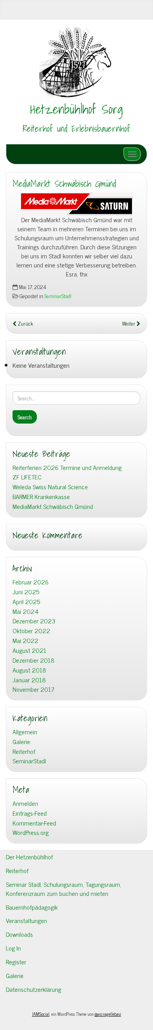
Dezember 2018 (34, 660)
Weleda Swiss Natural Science (50, 486)
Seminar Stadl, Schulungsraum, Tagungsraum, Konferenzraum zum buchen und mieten (63, 888)
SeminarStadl (57, 295)
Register (16, 961)
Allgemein (25, 731)
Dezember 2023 (34, 620)
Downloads (19, 934)
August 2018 (29, 669)
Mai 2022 (25, 640)
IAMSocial (40, 1013)
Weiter (129, 323)
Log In (13, 948)
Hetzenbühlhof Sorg (76, 109)
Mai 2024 (25, 611)
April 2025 (26, 601)
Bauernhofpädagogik (32, 907)
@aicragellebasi (108, 1013)
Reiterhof (24, 751)
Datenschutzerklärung (33, 989)
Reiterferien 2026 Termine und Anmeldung (67, 467)
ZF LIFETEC (27, 476)
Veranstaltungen (26, 920)
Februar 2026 (31, 581)
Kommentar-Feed (34, 822)
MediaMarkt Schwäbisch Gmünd (64, 184)
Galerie (21, 741)
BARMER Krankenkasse (41, 496)
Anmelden (25, 803)
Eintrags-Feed (30, 813)
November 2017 (34, 689)
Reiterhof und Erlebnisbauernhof (76, 129)
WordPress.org (31, 832)
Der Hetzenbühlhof (29, 856)
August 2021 (29, 650)
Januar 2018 (29, 679)
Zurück (24, 323)
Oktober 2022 (31, 630)
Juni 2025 (26, 591)
